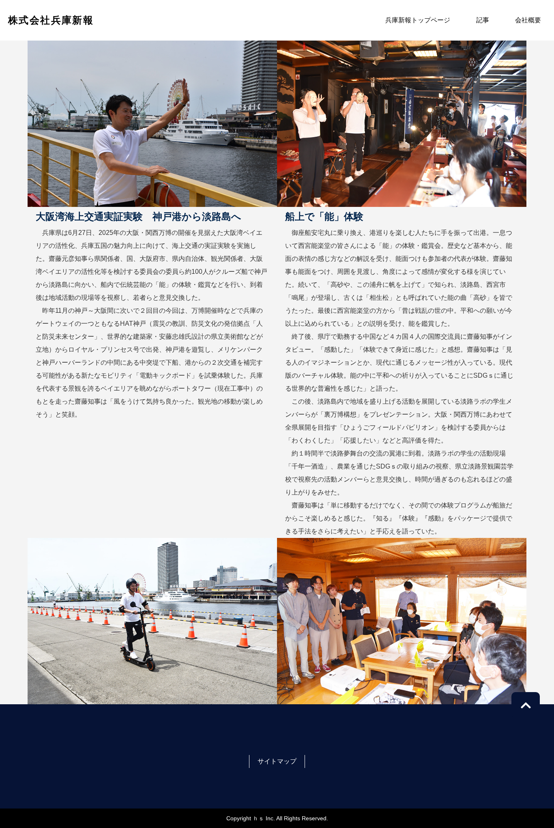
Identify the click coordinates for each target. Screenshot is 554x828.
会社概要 (528, 20)
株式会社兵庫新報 (51, 20)
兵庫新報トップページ (417, 20)
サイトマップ (277, 761)
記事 (482, 20)
